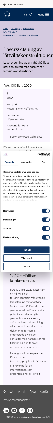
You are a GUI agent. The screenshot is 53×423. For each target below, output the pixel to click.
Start (5, 28)
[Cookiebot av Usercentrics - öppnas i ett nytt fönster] (38, 155)
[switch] (46, 219)
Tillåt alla (26, 249)
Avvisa (26, 266)
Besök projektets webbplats (26, 136)
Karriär (44, 391)
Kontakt (21, 391)
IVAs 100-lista (9, 32)
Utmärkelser (28, 28)
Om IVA (8, 391)
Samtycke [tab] (9, 162)
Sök (26, 14)
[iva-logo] (6, 14)
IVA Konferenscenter (16, 400)
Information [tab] (26, 162)
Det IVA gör (15, 28)
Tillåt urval (26, 258)
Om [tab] (43, 162)
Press (33, 391)
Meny (41, 14)
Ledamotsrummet (15, 4)
